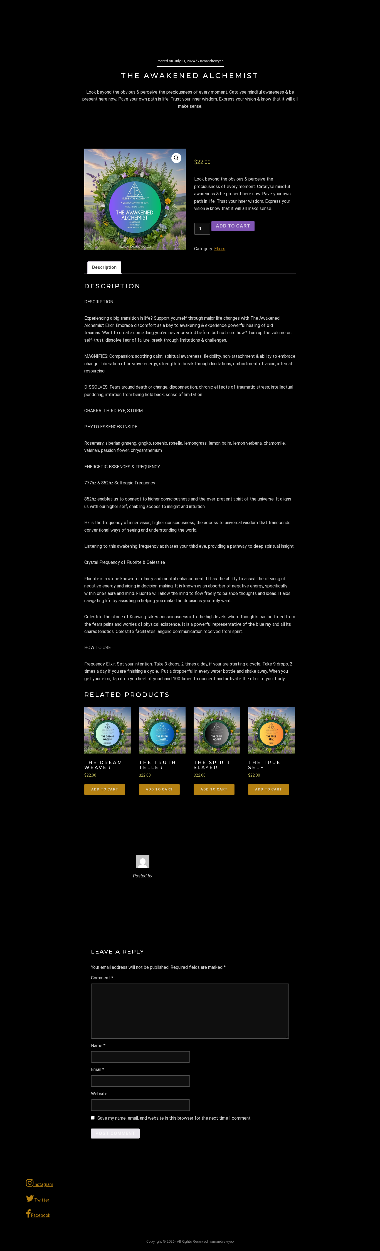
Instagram (43, 1184)
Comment (102, 977)
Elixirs (219, 248)
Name (98, 1045)
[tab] (104, 267)
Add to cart (233, 226)
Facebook (40, 1215)
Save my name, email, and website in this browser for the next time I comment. (174, 1118)
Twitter (41, 1200)
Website (99, 1093)
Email (97, 1069)
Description (104, 267)
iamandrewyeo (66, 12)
